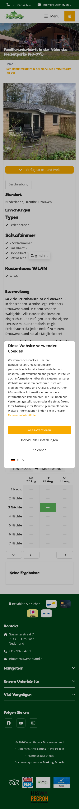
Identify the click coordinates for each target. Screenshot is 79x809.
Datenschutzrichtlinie (22, 415)
